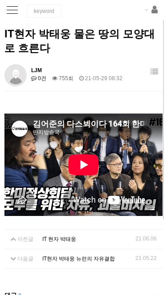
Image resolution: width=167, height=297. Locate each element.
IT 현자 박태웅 (59, 239)
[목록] (154, 72)
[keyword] (44, 11)
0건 (41, 78)
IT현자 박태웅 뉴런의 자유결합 (78, 259)
